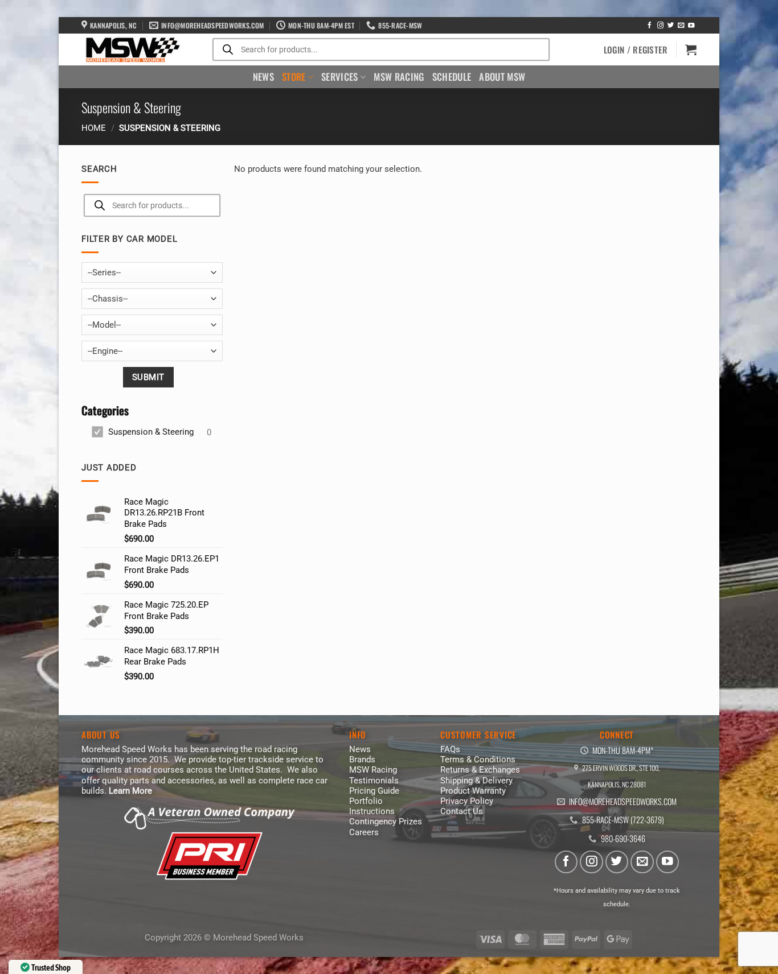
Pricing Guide (374, 791)
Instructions (372, 811)
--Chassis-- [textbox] (108, 299)
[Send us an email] (681, 25)
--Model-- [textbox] (104, 325)
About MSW (502, 76)
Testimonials (374, 780)
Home (93, 128)
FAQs (450, 749)
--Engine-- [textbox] (105, 351)
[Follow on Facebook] (649, 25)
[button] (636, 49)
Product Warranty (473, 791)
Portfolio (366, 801)
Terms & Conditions (477, 759)
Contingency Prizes (385, 821)
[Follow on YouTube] (691, 25)
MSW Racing (399, 76)
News (263, 76)
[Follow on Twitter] (671, 25)
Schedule (452, 76)
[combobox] (152, 272)
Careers (364, 832)
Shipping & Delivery (476, 780)
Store (294, 76)
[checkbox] (151, 432)
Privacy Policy (466, 801)
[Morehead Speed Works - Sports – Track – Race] (131, 50)
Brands (362, 759)
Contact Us (461, 811)
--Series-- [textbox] (104, 272)
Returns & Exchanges (480, 770)
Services (339, 76)
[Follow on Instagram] (660, 25)
